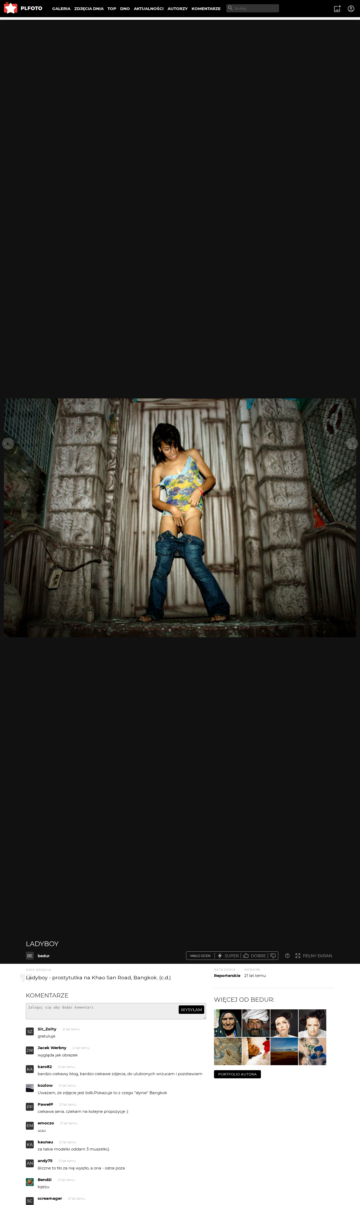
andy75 (45, 1160)
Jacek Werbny (52, 1047)
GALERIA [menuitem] (61, 8)
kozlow (45, 1085)
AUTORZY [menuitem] (178, 8)
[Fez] (256, 1051)
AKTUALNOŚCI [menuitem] (149, 8)
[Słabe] (273, 956)
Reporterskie (227, 975)
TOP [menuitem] (112, 8)
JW (30, 1050)
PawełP (45, 1104)
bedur (44, 955)
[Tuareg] (312, 1051)
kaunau (45, 1141)
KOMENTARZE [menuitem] (206, 8)
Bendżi (45, 1179)
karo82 (45, 1066)
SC (29, 1200)
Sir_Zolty (47, 1028)
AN (30, 1163)
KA (30, 1069)
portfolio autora (237, 1074)
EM (30, 1125)
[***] (284, 1023)
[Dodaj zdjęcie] (337, 9)
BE (30, 955)
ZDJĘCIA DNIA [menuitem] (89, 8)
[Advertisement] (180, 56)
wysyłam (191, 1009)
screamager (50, 1198)
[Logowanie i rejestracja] (351, 9)
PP (30, 1106)
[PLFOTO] (23, 8)
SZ (29, 1031)
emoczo (46, 1122)
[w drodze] (228, 1051)
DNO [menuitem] (125, 8)
